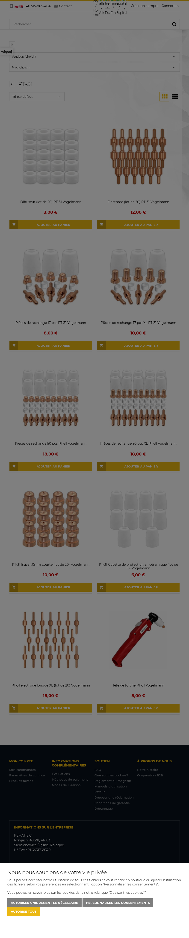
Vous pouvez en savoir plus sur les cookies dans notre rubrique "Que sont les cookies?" (76, 893)
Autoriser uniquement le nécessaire (44, 903)
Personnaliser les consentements (118, 903)
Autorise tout (23, 911)
